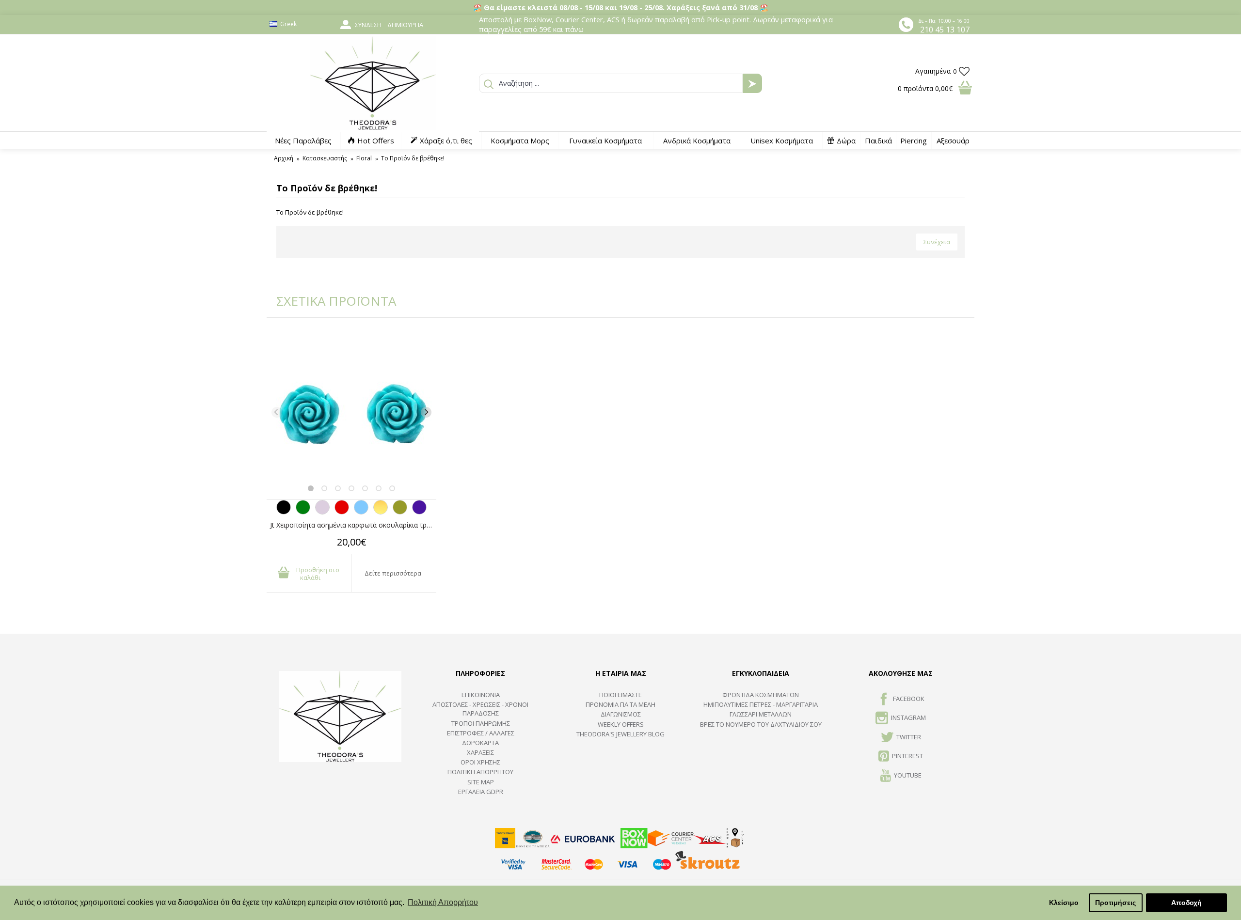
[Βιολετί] (419, 512)
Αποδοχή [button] (1186, 902)
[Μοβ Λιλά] (322, 512)
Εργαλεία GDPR (480, 791)
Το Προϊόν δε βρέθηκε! (413, 158)
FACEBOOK (908, 698)
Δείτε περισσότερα (393, 573)
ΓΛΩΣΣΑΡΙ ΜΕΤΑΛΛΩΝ (761, 714)
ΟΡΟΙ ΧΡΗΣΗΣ (480, 762)
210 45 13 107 (945, 29)
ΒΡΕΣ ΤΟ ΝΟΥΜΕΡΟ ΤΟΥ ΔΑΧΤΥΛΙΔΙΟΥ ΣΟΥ (761, 724)
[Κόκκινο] (341, 512)
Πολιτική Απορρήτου (480, 771)
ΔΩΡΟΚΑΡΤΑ (480, 742)
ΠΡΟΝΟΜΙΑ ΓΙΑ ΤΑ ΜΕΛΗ (620, 704)
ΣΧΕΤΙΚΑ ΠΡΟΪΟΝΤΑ (329, 301)
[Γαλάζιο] (361, 512)
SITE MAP (480, 782)
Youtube (908, 775)
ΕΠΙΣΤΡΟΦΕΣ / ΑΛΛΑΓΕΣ (480, 733)
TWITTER (908, 737)
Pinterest (907, 755)
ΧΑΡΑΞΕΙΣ (480, 752)
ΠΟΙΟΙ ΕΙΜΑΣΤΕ (620, 694)
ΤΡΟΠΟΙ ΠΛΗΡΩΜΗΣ (480, 723)
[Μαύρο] (283, 512)
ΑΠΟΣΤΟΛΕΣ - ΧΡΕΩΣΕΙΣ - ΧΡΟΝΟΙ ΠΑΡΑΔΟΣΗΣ (480, 708)
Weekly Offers (621, 724)
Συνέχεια (936, 241)
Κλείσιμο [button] (1064, 902)
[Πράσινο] (303, 512)
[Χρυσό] (380, 512)
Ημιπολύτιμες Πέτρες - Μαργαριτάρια (760, 704)
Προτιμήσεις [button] (1115, 902)
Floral (364, 158)
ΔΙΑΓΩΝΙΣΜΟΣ (621, 714)
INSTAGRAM (908, 718)
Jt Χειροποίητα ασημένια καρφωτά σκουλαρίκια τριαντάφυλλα (353, 525)
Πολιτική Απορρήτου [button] (443, 902)
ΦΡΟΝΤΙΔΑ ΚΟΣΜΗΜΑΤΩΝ (760, 694)
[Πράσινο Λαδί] (400, 512)
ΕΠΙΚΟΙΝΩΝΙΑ (480, 694)
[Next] (426, 412)
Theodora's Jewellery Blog (620, 734)
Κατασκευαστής (324, 158)
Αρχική (283, 158)
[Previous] (276, 412)
